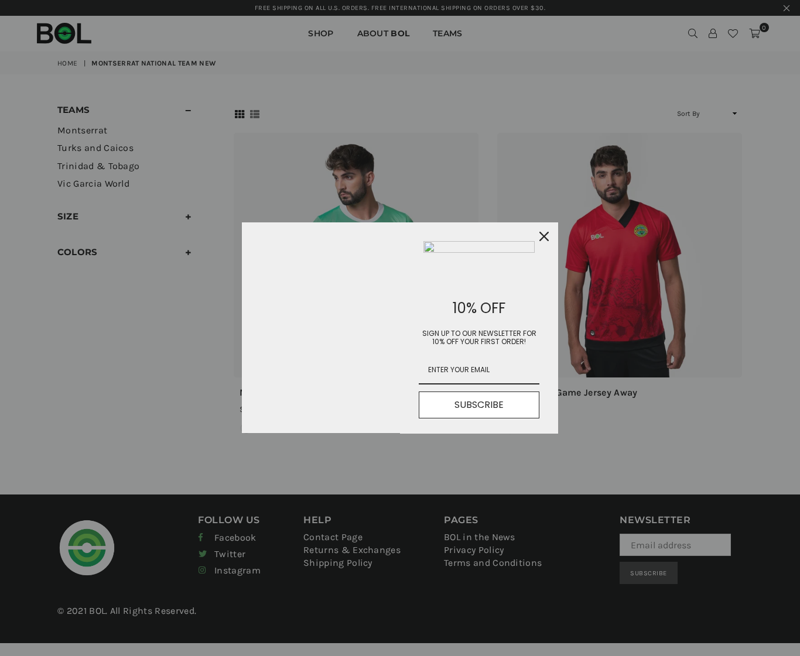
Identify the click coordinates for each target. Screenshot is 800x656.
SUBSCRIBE (479, 404)
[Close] (544, 236)
